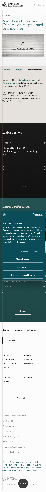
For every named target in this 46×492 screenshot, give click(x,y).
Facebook (28, 377)
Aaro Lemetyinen (27, 80)
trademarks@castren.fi (12, 452)
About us (28, 359)
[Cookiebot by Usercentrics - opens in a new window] (32, 214)
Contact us (29, 363)
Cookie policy (8, 431)
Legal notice (7, 421)
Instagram (6, 381)
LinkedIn (6, 377)
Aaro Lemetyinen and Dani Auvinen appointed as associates (36, 70)
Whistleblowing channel (12, 436)
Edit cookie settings (30, 251)
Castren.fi (6, 70)
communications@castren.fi (14, 447)
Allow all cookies (23, 259)
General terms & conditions (14, 416)
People (5, 355)
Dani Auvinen (9, 83)
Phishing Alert (8, 442)
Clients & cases (9, 363)
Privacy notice (8, 426)
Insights (19, 70)
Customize (21, 267)
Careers (27, 355)
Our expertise (8, 359)
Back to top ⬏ (23, 398)
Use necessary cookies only (23, 275)
